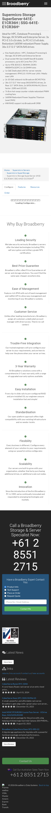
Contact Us (25, 761)
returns (5, 673)
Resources (35, 187)
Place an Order (13, 593)
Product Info (12, 587)
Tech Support (13, 590)
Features (22, 187)
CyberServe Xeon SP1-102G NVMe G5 (19, 698)
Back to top (44, 785)
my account (15, 673)
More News (8, 662)
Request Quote (13, 596)
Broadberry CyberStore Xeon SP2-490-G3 (20, 729)
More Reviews (9, 744)
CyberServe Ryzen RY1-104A (15, 684)
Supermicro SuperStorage (18, 173)
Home (7, 170)
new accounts (39, 673)
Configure (8, 187)
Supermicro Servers (21, 170)
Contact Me (25, 609)
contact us (26, 673)
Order (7, 193)
